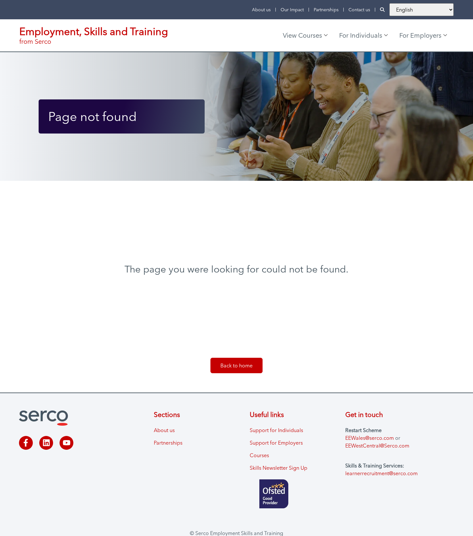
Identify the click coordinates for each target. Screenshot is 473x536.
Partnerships (326, 10)
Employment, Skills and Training (93, 31)
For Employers (420, 35)
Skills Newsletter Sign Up (278, 468)
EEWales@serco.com (369, 438)
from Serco (35, 41)
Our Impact (292, 10)
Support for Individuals (276, 430)
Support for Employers (276, 442)
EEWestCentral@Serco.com (377, 445)
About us (261, 10)
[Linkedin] (46, 443)
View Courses (302, 35)
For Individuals (360, 35)
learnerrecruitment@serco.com (381, 473)
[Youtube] (66, 443)
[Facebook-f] (26, 443)
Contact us (359, 10)
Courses (259, 455)
